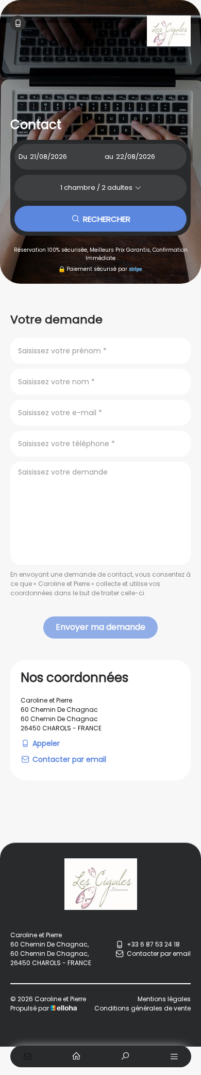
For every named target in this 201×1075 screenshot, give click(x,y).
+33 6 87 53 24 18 (153, 944)
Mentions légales (164, 999)
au (109, 156)
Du (23, 156)
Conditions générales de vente (142, 1008)
